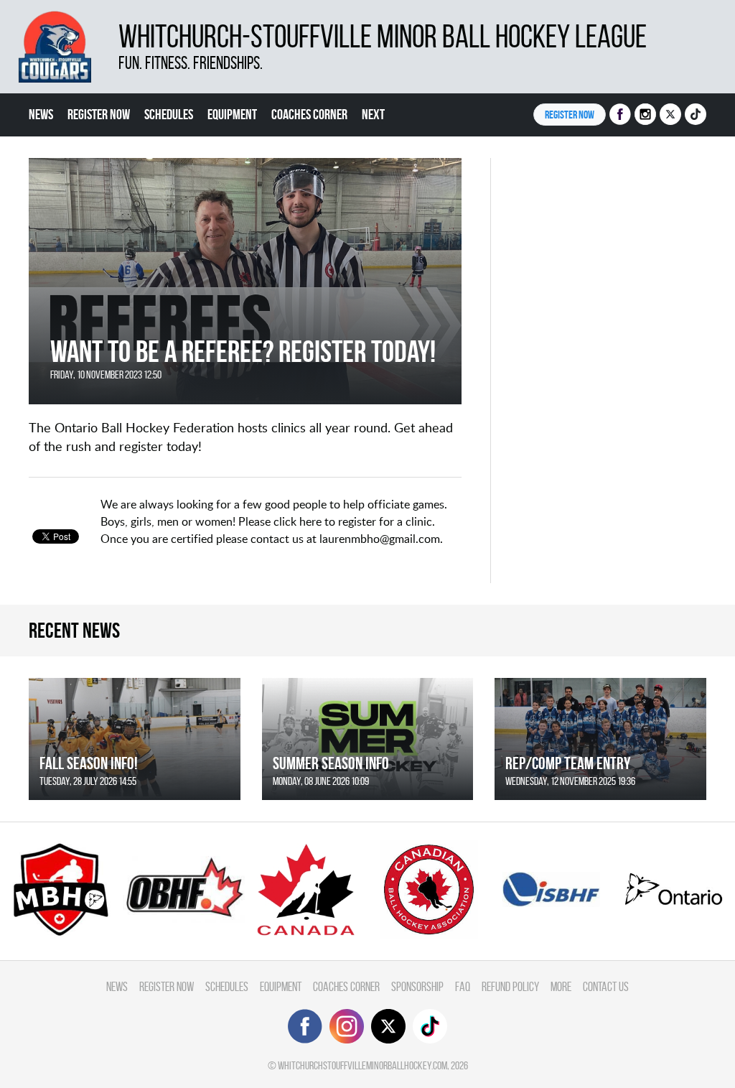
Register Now (98, 114)
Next (373, 114)
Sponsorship (417, 986)
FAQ (462, 986)
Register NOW (569, 114)
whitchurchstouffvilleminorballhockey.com (362, 1065)
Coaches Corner (309, 114)
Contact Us (606, 986)
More (561, 986)
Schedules (168, 114)
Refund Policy (510, 986)
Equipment (232, 114)
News (41, 114)
